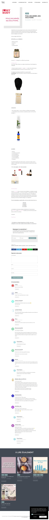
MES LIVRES (30, 2)
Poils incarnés (33, 245)
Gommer (20, 245)
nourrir (27, 245)
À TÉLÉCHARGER (37, 2)
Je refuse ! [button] (35, 516)
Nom (12, 264)
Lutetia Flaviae (18, 309)
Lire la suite (4, 481)
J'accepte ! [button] (43, 516)
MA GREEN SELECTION (22, 2)
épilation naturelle (14, 245)
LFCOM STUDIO (25, 517)
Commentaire (13, 255)
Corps (27, 13)
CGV (20, 516)
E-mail (12, 268)
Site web (12, 272)
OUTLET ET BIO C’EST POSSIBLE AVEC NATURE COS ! (7, 477)
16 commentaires (28, 19)
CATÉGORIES (14, 2)
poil (29, 245)
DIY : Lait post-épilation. (5, 503)
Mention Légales (16, 516)
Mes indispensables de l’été (38, 476)
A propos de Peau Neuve (24, 516)
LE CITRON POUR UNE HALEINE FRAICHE (23, 476)
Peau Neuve (19, 341)
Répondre (17, 289)
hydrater (23, 245)
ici (32, 69)
